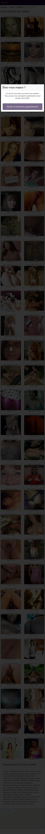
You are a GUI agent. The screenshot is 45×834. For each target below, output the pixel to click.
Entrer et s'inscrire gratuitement (22, 106)
